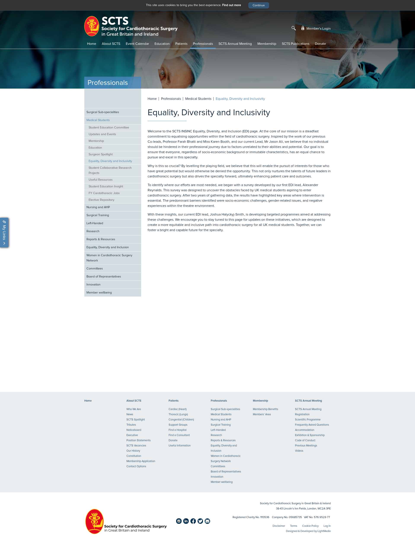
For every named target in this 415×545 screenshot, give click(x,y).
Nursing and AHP (98, 207)
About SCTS (111, 43)
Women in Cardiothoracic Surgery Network (109, 258)
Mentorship (96, 141)
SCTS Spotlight (135, 419)
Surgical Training (97, 215)
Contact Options (136, 466)
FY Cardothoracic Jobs (104, 193)
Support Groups (178, 424)
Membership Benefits (265, 409)
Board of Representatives (103, 276)
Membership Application (140, 461)
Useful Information (180, 445)
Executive (132, 435)
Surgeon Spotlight (101, 154)
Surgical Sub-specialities (102, 112)
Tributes (131, 424)
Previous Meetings (306, 445)
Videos (299, 450)
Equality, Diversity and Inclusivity (110, 161)
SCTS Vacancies (136, 445)
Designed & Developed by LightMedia (308, 531)
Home (91, 43)
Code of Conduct (305, 440)
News (129, 414)
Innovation (93, 284)
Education (162, 43)
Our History (133, 450)
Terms (293, 526)
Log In (327, 526)
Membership (266, 43)
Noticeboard (133, 430)
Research (92, 231)
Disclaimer (279, 526)
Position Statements (138, 440)
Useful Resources (101, 179)
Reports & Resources (100, 239)
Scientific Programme (308, 419)
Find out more (231, 5)
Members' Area (262, 414)
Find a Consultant (179, 435)
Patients (181, 43)
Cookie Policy (310, 526)
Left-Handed (94, 223)
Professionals (203, 43)
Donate (320, 43)
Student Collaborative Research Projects (110, 170)
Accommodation (304, 430)
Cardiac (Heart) (178, 409)
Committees (94, 268)
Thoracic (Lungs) (178, 414)
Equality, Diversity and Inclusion (107, 247)
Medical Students (98, 120)
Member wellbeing (99, 292)
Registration (302, 414)
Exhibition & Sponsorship (310, 435)
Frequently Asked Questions (312, 424)
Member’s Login (318, 28)
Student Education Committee (109, 127)
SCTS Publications (295, 43)
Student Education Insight (106, 186)
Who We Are (133, 409)
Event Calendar (137, 43)
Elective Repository (101, 199)
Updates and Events (102, 134)
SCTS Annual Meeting (235, 43)
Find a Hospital (178, 430)
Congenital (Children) (181, 419)
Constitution (133, 456)
